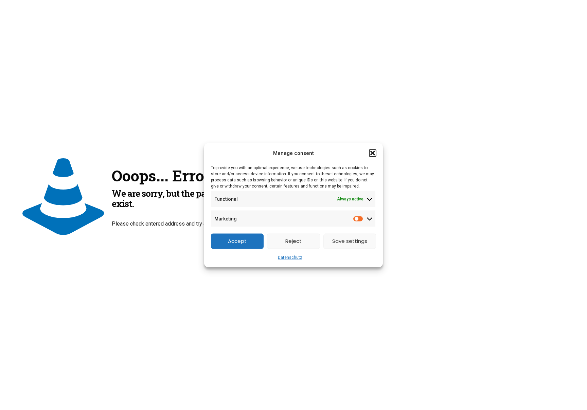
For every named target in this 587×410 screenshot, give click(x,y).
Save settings (349, 241)
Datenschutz (290, 257)
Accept (237, 241)
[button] (372, 152)
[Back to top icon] (554, 396)
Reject (293, 241)
